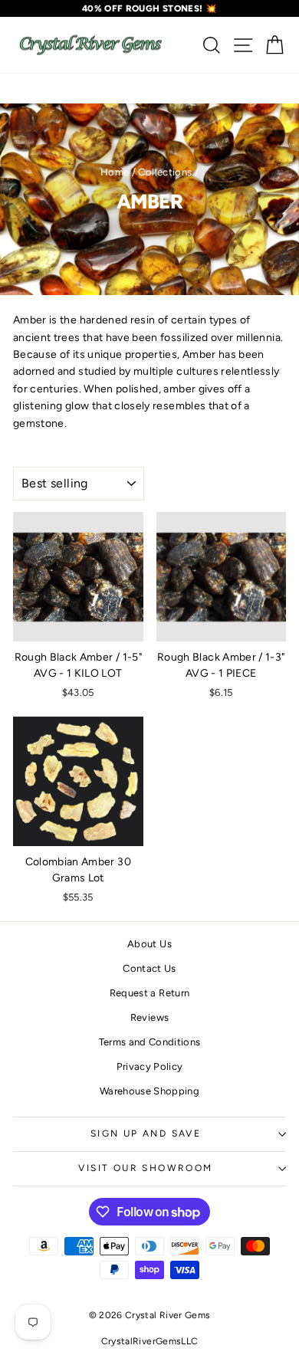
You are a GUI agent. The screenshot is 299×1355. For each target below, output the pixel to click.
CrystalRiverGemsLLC (150, 1341)
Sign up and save (145, 1133)
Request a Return (150, 993)
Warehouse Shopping (149, 1091)
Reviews (149, 1017)
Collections (165, 172)
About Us (149, 944)
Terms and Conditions (150, 1042)
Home (114, 172)
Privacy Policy (150, 1066)
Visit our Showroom (145, 1168)
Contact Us (149, 968)
